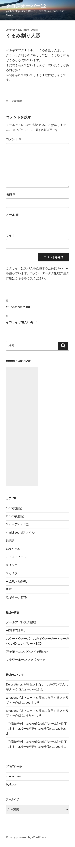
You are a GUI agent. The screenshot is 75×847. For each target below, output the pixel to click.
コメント (14, 139)
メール (12, 214)
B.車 (9, 589)
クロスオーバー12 (26, 6)
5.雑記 (10, 540)
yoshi (34, 30)
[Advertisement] (22, 426)
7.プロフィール (16, 557)
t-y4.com (12, 784)
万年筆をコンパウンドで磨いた (27, 651)
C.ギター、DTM (17, 597)
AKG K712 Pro (15, 630)
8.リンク (11, 565)
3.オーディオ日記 (17, 524)
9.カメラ (11, 573)
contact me (13, 776)
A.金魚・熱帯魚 (16, 581)
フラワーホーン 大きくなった (26, 659)
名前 (11, 194)
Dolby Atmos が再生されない (25, 684)
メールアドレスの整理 (21, 622)
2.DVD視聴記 (15, 516)
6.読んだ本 (13, 548)
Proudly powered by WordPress (26, 837)
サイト (10, 235)
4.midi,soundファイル (20, 532)
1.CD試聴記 (17, 101)
